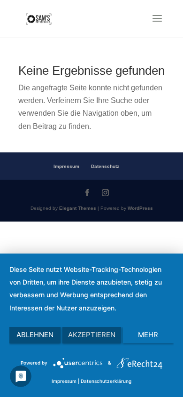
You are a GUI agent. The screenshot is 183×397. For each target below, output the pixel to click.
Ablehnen (34, 334)
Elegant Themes (77, 208)
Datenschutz (105, 166)
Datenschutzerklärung (106, 381)
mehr (148, 334)
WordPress (140, 208)
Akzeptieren (91, 334)
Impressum (66, 166)
